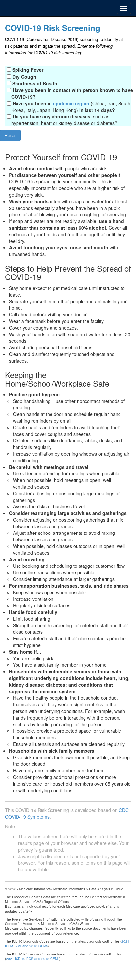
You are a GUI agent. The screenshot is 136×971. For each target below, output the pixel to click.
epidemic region (71, 103)
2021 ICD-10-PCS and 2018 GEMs (32, 958)
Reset (10, 135)
